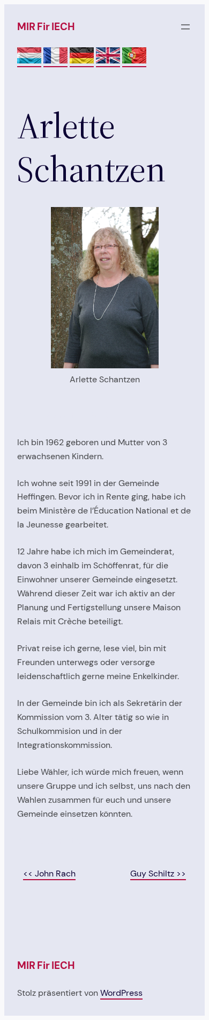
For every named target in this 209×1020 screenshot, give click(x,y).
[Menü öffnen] (185, 26)
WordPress (121, 992)
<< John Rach (49, 873)
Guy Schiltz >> (158, 873)
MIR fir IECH (46, 26)
